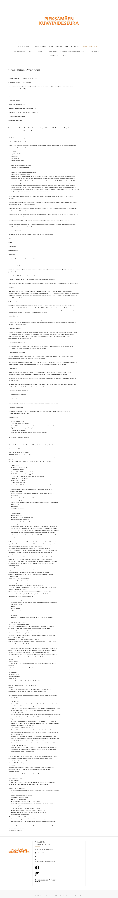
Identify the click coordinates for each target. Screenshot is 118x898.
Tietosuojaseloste (42, 880)
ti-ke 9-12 (39, 856)
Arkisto (39, 51)
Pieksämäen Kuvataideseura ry (47, 895)
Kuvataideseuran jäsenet (23, 51)
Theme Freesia (66, 895)
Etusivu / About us (25, 46)
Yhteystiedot (52, 51)
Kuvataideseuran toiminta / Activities (64, 46)
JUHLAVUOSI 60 (94, 51)
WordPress (80, 895)
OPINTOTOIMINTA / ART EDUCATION (72, 51)
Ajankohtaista (40, 46)
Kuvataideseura (89, 46)
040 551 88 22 (40, 852)
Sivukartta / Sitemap (58, 55)
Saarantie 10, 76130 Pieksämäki (44, 849)
